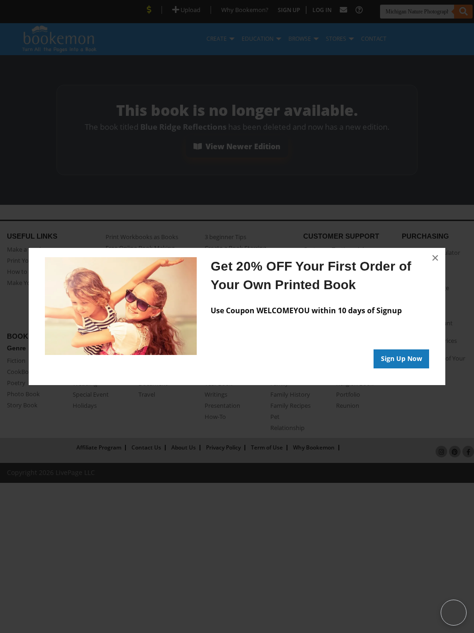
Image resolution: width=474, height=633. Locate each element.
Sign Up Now (401, 358)
